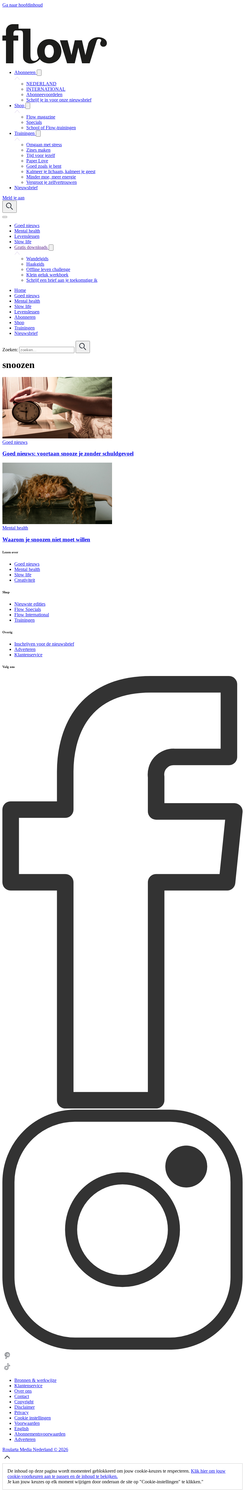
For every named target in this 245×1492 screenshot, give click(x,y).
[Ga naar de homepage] (54, 61)
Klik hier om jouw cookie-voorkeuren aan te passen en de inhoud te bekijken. (116, 1473)
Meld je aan (13, 197)
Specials (34, 122)
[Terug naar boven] (7, 1460)
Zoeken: (10, 349)
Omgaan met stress (44, 144)
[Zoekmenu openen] (9, 207)
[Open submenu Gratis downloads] (51, 247)
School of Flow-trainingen (51, 127)
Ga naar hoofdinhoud (22, 4)
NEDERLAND (41, 83)
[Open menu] (4, 217)
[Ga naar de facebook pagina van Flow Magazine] (122, 1106)
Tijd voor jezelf (40, 155)
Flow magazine (40, 116)
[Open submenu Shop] (27, 106)
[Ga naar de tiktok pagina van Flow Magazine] (7, 1370)
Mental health (15, 527)
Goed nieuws (14, 442)
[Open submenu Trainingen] (38, 133)
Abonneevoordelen (44, 94)
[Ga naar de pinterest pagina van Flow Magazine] (7, 1359)
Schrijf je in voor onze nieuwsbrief (58, 99)
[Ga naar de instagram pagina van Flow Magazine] (122, 1348)
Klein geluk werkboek (47, 274)
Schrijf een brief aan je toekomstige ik (61, 280)
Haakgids (35, 264)
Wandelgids (37, 258)
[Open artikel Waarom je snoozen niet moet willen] (57, 522)
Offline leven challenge (48, 269)
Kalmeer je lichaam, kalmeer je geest (60, 171)
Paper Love (37, 160)
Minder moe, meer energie (51, 176)
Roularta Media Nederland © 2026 (35, 1449)
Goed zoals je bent (43, 166)
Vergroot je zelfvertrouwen (51, 182)
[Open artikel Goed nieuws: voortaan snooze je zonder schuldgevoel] (57, 436)
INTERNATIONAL (45, 89)
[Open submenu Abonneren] (39, 73)
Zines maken (38, 150)
